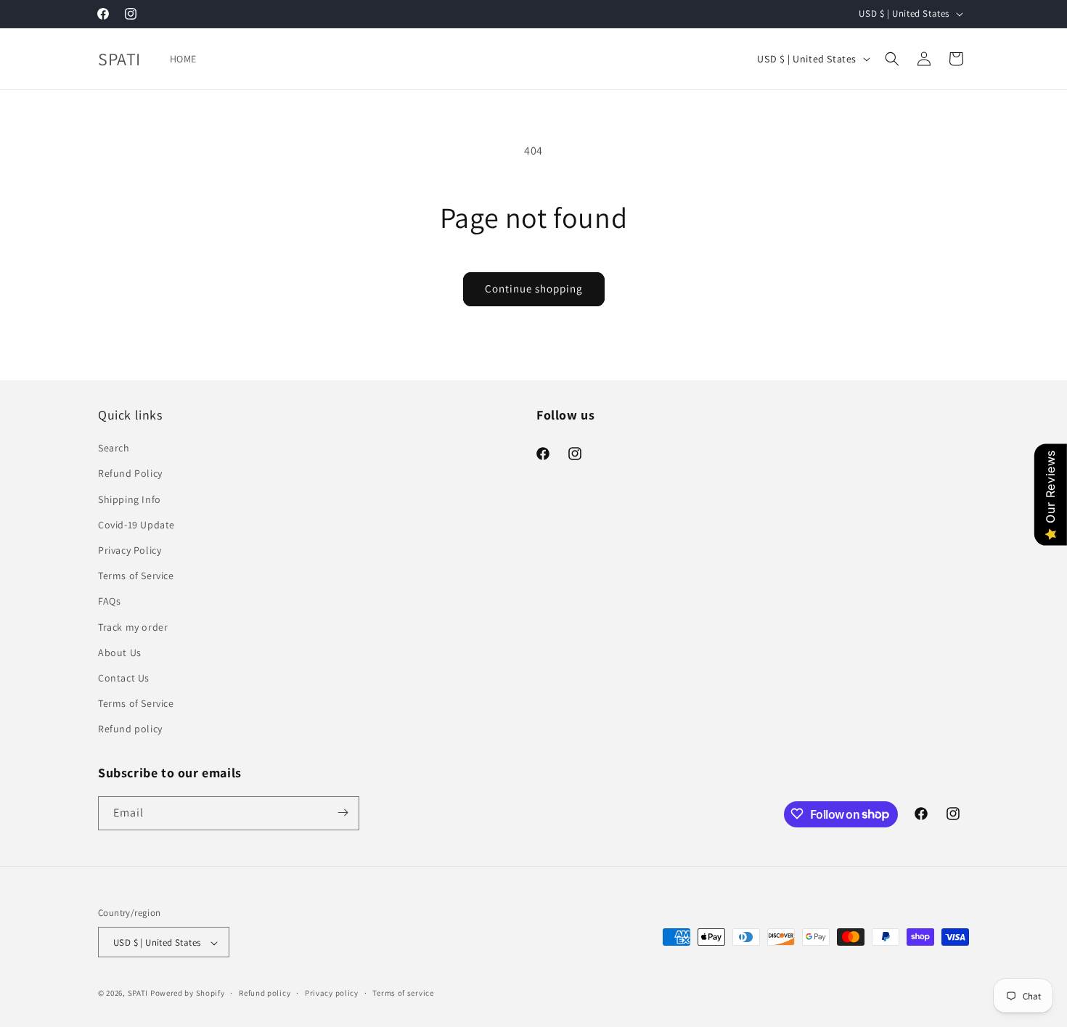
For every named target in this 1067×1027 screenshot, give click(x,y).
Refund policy (130, 729)
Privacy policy (332, 993)
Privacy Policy (129, 550)
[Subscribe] (343, 812)
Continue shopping (534, 288)
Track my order (133, 627)
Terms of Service (136, 575)
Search (114, 447)
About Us (120, 652)
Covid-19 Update (136, 524)
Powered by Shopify (187, 994)
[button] (892, 59)
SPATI (139, 994)
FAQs (109, 601)
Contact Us (124, 677)
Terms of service (402, 993)
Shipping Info (129, 499)
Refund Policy (130, 473)
